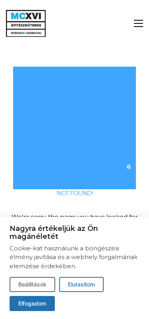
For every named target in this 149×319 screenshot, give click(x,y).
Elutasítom (81, 284)
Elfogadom (32, 303)
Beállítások (32, 284)
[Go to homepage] (26, 23)
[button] (138, 23)
